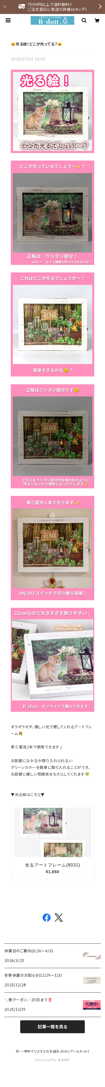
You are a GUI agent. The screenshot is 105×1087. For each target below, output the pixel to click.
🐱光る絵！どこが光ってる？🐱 (36, 44)
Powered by (47, 1060)
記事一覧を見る (52, 1026)
